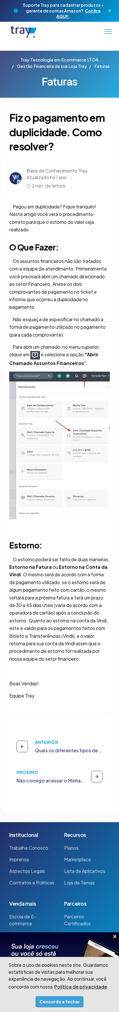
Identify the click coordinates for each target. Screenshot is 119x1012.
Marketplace (77, 859)
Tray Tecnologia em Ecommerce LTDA (59, 59)
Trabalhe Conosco (28, 848)
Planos (71, 848)
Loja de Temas (79, 883)
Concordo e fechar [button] (60, 1001)
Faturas (102, 66)
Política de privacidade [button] (80, 987)
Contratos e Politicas (31, 883)
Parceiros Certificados (77, 919)
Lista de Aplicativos (84, 871)
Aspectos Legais (27, 871)
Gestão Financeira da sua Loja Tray (52, 66)
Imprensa (19, 859)
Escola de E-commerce (22, 919)
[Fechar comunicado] (109, 10)
